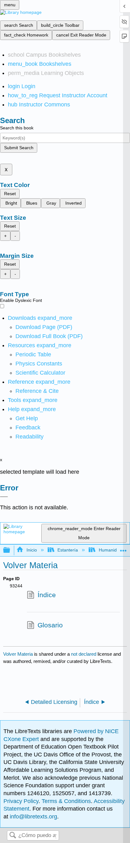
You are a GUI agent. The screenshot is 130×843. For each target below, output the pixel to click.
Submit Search (18, 147)
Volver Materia (18, 654)
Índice (47, 594)
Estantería (67, 549)
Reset (10, 193)
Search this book (16, 127)
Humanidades (112, 549)
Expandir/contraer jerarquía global (10, 550)
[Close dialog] (4, 496)
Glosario (50, 625)
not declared (84, 654)
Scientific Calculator (40, 373)
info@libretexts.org (32, 816)
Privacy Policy (20, 801)
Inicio (31, 549)
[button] (27, 427)
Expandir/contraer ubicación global (123, 548)
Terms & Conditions (66, 801)
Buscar (12, 835)
